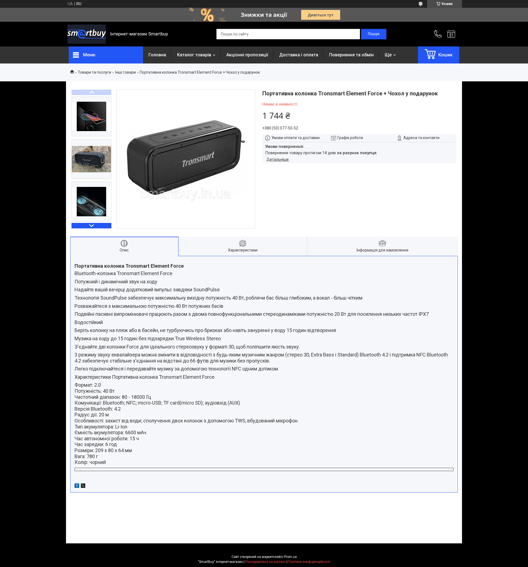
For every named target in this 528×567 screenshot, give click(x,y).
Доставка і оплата (298, 54)
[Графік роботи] (451, 34)
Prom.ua (290, 557)
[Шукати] (373, 34)
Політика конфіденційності (309, 562)
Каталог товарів (194, 54)
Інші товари (125, 72)
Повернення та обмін (351, 54)
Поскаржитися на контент (265, 562)
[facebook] (77, 486)
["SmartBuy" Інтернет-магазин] (86, 34)
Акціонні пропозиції (247, 54)
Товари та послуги (94, 72)
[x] (83, 486)
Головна (157, 54)
